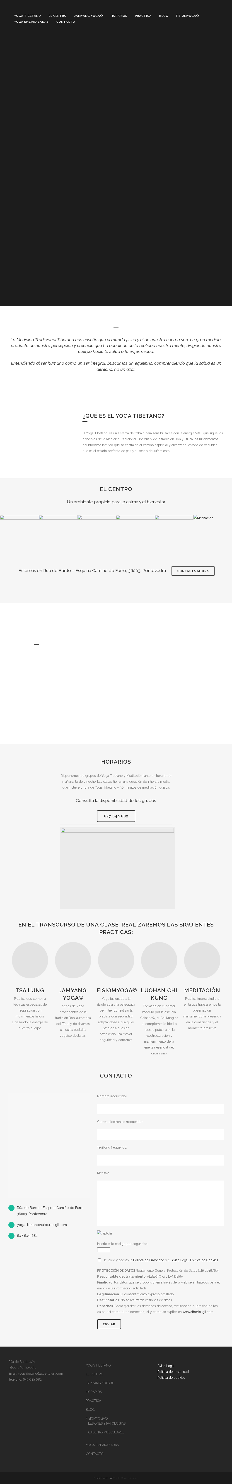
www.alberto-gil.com (198, 1312)
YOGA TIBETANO (98, 1365)
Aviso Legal (180, 1260)
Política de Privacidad (148, 1260)
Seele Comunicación (125, 1478)
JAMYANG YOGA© (100, 1383)
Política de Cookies (204, 1260)
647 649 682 (116, 816)
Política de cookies (171, 1377)
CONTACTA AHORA (193, 571)
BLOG (90, 1409)
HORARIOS (94, 1392)
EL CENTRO (94, 1374)
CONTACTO (95, 1454)
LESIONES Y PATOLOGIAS (107, 1423)
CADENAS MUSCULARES (106, 1432)
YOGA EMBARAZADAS (102, 1445)
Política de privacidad (173, 1372)
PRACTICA (93, 1401)
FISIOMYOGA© (97, 1418)
